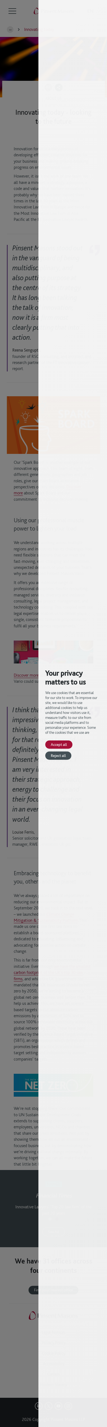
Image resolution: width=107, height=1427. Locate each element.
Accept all (59, 744)
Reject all (58, 755)
